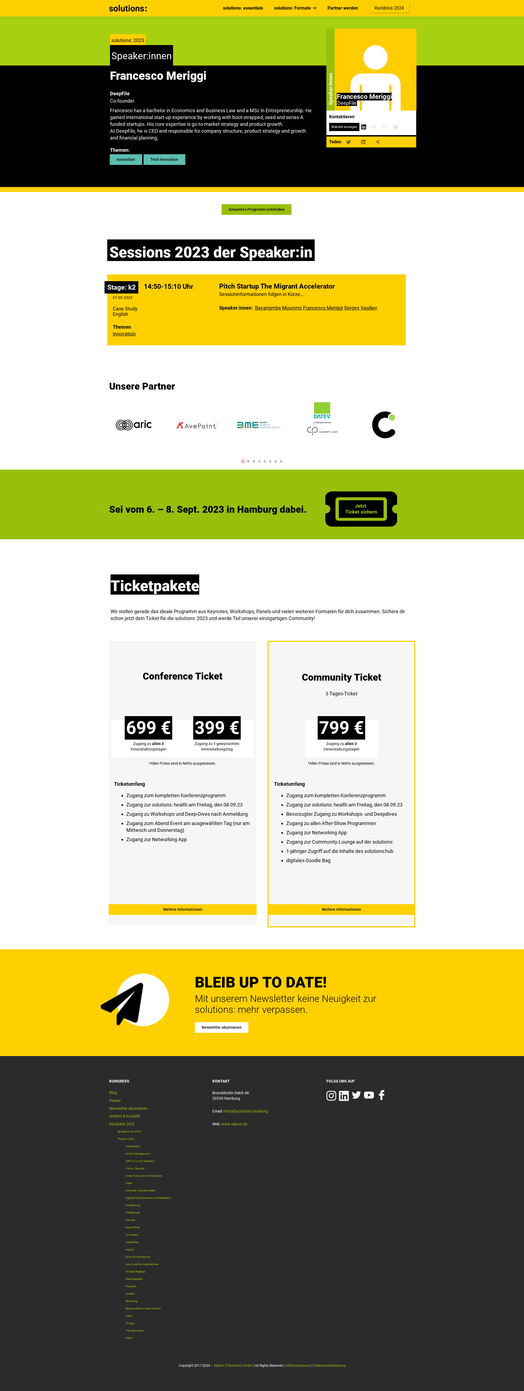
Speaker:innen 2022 (129, 1131)
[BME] (259, 425)
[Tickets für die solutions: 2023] (182, 778)
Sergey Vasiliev (360, 308)
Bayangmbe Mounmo (278, 308)
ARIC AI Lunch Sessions (140, 1160)
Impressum (302, 1366)
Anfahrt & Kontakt (124, 1116)
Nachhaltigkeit (134, 1278)
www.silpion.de (234, 1124)
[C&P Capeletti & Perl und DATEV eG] (322, 425)
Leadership (132, 1242)
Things (130, 1323)
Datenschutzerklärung (329, 1366)
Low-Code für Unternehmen (142, 1264)
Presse (115, 1100)
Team (129, 1315)
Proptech (131, 1286)
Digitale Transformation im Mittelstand (148, 1197)
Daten (129, 1183)
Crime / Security (135, 1168)
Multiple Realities (135, 1271)
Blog (113, 1092)
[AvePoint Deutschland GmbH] (196, 425)
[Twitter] (395, 127)
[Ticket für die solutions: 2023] (361, 525)
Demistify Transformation (141, 1190)
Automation (133, 1146)
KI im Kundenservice (138, 1256)
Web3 (129, 1337)
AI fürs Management (138, 1153)
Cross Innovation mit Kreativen (144, 1175)
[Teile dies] (363, 142)
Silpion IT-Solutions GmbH (233, 1366)
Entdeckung (133, 1205)
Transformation (135, 1330)
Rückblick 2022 (122, 1124)
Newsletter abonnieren (128, 1108)
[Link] (128, 8)
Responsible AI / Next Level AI (143, 1308)
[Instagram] (384, 127)
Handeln (131, 1219)
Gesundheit (132, 1227)
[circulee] (384, 425)
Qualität (130, 1293)
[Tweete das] (348, 142)
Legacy (130, 1249)
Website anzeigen (344, 127)
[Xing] (374, 127)
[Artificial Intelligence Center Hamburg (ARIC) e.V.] (133, 425)
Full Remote (133, 1212)
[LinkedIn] (363, 127)
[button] (243, 461)
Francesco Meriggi (323, 308)
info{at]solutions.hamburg (245, 1111)
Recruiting (132, 1301)
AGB (288, 1366)
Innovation (124, 334)
